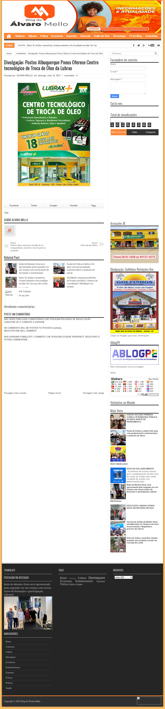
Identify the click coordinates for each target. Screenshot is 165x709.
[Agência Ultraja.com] (149, 704)
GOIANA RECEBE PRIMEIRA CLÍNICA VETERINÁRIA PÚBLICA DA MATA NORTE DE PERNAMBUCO (142, 418)
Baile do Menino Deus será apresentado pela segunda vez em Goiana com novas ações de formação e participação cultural (142, 488)
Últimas (32, 36)
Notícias (20, 36)
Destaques (11, 657)
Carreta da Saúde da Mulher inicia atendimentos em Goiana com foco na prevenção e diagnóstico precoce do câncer (143, 525)
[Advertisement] (130, 157)
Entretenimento (13, 667)
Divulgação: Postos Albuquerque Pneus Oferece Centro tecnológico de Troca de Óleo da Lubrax (51, 65)
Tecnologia (119, 36)
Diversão (85, 36)
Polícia (44, 36)
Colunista (10, 647)
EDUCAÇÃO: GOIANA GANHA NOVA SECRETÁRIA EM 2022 (141, 507)
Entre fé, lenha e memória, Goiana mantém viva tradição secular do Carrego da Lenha (69, 45)
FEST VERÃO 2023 (119, 464)
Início (113, 373)
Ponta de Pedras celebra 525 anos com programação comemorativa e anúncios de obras (142, 433)
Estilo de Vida (102, 36)
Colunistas (151, 36)
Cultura (9, 652)
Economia (57, 36)
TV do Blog (135, 36)
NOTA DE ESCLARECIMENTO (140, 469)
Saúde (9, 688)
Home (9, 36)
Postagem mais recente (15, 393)
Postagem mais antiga (93, 393)
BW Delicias (115, 501)
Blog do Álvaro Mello (30, 701)
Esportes (71, 36)
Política (9, 683)
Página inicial (54, 393)
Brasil (8, 641)
